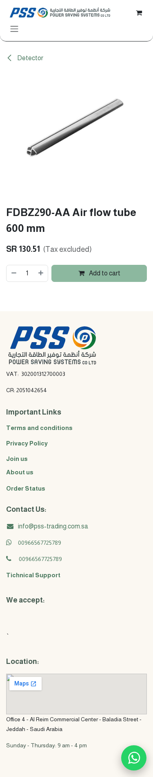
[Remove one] (13, 273)
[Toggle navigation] (14, 28)
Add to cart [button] (104, 273)
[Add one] (41, 273)
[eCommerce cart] (139, 12)
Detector (29, 58)
